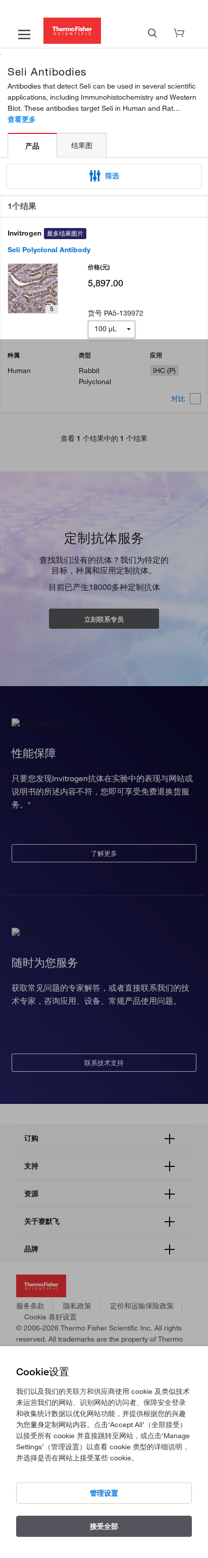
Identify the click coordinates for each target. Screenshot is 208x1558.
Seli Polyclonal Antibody (49, 249)
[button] (104, 176)
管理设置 (104, 1493)
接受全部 (104, 1526)
